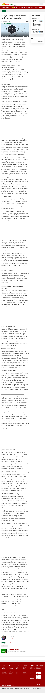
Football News (11, 669)
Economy (14, 10)
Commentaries (25, 673)
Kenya (17, 673)
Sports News (11, 668)
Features (28, 10)
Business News (32, 667)
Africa (17, 667)
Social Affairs (4, 672)
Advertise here (11, 653)
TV (20, 3)
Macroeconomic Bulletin (6, 23)
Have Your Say (25, 674)
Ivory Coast (17, 674)
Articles (24, 668)
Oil (21, 10)
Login (41, 3)
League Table (11, 672)
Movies (27, 3)
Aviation (18, 10)
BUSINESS (12, 7)
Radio (18, 3)
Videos (23, 3)
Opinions (24, 667)
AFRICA (28, 7)
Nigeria (17, 668)
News (3, 667)
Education (3, 669)
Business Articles (32, 668)
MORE (39, 41)
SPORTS (7, 7)
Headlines (3, 668)
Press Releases (4, 673)
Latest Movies (38, 668)
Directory (32, 10)
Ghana (35, 3)
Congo (17, 672)
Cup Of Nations (11, 674)
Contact (15, 5)
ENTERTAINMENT (38, 7)
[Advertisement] (15, 129)
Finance (10, 10)
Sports (10, 667)
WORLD (32, 7)
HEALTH (25, 7)
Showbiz (37, 667)
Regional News (4, 674)
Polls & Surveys (25, 676)
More (7, 10)
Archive (4, 10)
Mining (24, 10)
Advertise (31, 3)
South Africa (18, 676)
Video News (38, 669)
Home (15, 3)
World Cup (10, 673)
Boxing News (11, 676)
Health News (4, 676)
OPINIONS (21, 7)
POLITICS (16, 7)
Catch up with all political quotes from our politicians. (17, 651)
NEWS (3, 7)
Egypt (17, 669)
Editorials (24, 672)
